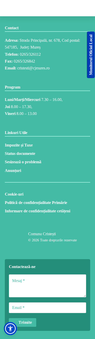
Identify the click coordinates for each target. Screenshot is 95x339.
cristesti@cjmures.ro (33, 68)
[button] (10, 328)
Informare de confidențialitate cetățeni (37, 211)
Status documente (20, 153)
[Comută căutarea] (53, 8)
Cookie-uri (14, 194)
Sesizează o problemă (23, 162)
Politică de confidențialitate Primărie (36, 202)
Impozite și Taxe (19, 145)
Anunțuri (13, 170)
